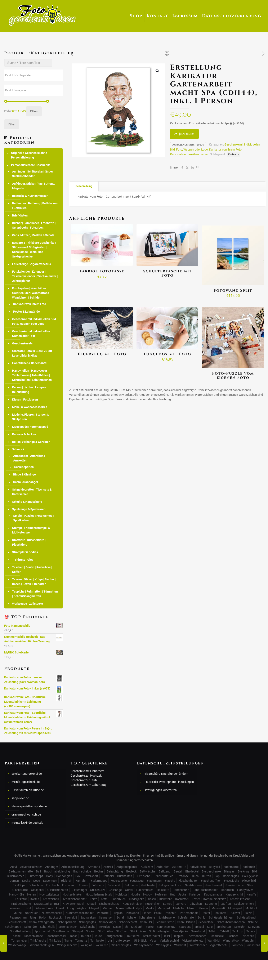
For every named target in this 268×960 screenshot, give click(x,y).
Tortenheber (19, 940)
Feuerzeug (137, 880)
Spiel (210, 926)
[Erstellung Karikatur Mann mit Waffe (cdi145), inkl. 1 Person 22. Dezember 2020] (264, 943)
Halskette (163, 890)
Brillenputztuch (163, 876)
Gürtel (129, 890)
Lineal (60, 908)
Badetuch (248, 867)
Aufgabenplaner (126, 867)
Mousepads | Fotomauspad (30, 426)
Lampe (167, 903)
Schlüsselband (246, 917)
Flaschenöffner (211, 880)
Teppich (179, 936)
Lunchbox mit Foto (167, 354)
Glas (250, 885)
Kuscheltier (152, 903)
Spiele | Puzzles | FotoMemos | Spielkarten (33, 518)
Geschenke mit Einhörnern (87, 771)
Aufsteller (162, 867)
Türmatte (81, 940)
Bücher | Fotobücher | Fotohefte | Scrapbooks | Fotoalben (34, 225)
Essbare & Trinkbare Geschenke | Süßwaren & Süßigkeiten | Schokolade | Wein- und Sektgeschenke (34, 249)
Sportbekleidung (20, 931)
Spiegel (199, 926)
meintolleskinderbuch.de (27, 822)
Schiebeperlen (24, 467)
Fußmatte (97, 885)
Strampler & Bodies (25, 552)
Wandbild (213, 940)
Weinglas (86, 945)
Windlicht (180, 945)
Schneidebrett (128, 922)
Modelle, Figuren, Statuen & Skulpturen (30, 417)
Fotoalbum (36, 885)
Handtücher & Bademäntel (29, 363)
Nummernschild (52, 913)
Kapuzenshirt (234, 894)
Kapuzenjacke (213, 894)
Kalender (195, 894)
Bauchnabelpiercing (57, 871)
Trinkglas (55, 940)
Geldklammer (193, 885)
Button (206, 876)
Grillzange (115, 890)
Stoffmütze (105, 931)
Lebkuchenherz (244, 903)
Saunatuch (106, 917)
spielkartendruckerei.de (27, 773)
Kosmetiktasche (239, 899)
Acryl (13, 867)
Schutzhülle (47, 926)
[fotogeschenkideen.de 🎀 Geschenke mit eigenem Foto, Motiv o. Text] (42, 14)
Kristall (91, 903)
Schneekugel (107, 922)
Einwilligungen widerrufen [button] (160, 790)
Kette (103, 899)
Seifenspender (67, 926)
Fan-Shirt (82, 880)
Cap (217, 876)
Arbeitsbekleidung (73, 867)
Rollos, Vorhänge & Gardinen (31, 441)
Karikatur (233, 154)
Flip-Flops (19, 885)
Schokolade (206, 922)
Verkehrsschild (169, 940)
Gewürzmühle (234, 885)
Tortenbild (247, 936)
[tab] (84, 186)
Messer (203, 908)
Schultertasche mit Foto (167, 273)
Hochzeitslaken (72, 894)
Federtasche (119, 880)
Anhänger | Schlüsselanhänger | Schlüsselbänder (33, 174)
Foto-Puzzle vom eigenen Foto (233, 375)
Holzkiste (121, 894)
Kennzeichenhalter (74, 899)
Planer (146, 913)
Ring (33, 917)
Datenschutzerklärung (231, 16)
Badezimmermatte (21, 871)
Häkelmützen (144, 890)
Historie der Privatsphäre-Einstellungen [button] (168, 781)
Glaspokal (37, 890)
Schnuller (146, 922)
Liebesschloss (44, 908)
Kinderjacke (136, 899)
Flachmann (154, 880)
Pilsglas (117, 913)
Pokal (157, 913)
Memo (191, 908)
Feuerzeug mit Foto (102, 354)
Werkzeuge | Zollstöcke (27, 603)
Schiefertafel (186, 917)
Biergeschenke (211, 871)
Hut (172, 894)
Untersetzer (123, 940)
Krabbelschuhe (21, 903)
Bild (254, 871)
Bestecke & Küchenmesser (30, 195)
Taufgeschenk (114, 936)
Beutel (178, 871)
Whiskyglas (163, 945)
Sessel (117, 926)
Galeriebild (114, 885)
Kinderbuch (118, 899)
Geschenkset (213, 885)
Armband (94, 867)
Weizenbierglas (121, 945)
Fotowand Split (233, 290)
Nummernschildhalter (80, 913)
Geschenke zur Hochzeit (86, 775)
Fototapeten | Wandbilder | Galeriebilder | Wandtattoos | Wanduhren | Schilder (31, 293)
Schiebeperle (166, 917)
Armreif (108, 867)
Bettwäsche (147, 871)
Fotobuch (52, 885)
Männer (108, 908)
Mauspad (163, 908)
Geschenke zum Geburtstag (89, 784)
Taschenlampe (33, 936)
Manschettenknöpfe (129, 908)
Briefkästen (20, 215)
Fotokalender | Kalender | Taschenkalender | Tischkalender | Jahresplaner (35, 276)
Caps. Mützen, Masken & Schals (33, 235)
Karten (34, 899)
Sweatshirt (198, 931)
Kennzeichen (51, 899)
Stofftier (121, 931)
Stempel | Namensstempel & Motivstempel (31, 530)
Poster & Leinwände (26, 311)
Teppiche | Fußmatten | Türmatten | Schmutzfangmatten (35, 594)
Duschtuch (50, 880)
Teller (167, 936)
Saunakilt (71, 917)
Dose (36, 880)
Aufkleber (147, 867)
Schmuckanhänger (25, 482)
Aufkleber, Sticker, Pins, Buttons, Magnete (33, 186)
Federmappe (99, 880)
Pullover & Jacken (24, 434)
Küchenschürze (109, 903)
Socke (149, 926)
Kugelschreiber (132, 903)
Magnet (94, 908)
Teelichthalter (151, 936)
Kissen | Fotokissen (25, 399)
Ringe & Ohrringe (24, 474)
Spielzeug (254, 926)
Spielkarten (223, 926)
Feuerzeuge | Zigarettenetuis (31, 264)
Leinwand (15, 908)
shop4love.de (20, 798)
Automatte (179, 867)
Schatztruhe (147, 917)
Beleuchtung (115, 871)
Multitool (251, 908)
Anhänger (51, 867)
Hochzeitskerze (49, 894)
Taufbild (86, 936)
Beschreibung (84, 186)
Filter (11, 124)
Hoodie (135, 894)
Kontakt (157, 16)
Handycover (245, 890)
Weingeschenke (67, 945)
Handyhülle (16, 894)
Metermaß (218, 908)
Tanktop (237, 931)
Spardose (185, 926)
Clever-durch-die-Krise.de (28, 790)
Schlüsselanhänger (221, 917)
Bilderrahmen (15, 876)
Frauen (83, 885)
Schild (201, 917)
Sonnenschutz (166, 926)
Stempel (77, 931)
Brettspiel (108, 876)
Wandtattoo (231, 940)
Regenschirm (18, 917)
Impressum (185, 16)
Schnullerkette (165, 922)
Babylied (214, 867)
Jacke (182, 894)
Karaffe (251, 894)
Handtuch (227, 890)
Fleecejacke (231, 880)
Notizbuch (31, 913)
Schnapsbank (67, 922)
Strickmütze (138, 931)
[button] (157, 71)
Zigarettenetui (219, 945)
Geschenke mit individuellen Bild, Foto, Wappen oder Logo (34, 321)
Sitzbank (136, 926)
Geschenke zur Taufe (84, 780)
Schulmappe (13, 926)
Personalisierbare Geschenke (188, 154)
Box (77, 876)
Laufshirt (211, 903)
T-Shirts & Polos (22, 559)
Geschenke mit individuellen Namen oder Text (31, 334)
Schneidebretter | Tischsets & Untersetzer (32, 492)
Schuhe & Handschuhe (27, 501)
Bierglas (229, 871)
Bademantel (231, 867)
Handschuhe (181, 890)
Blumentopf (35, 876)
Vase (153, 940)
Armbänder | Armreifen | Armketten (29, 458)
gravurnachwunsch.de (26, 814)
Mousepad (235, 908)
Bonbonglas (64, 876)
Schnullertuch (186, 922)
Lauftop (225, 903)
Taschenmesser (56, 936)
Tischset (232, 936)
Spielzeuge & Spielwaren (28, 509)
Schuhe (253, 922)
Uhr (110, 940)
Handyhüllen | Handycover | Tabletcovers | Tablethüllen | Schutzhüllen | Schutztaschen (32, 375)
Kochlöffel (181, 899)
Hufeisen (161, 894)
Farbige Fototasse (102, 271)
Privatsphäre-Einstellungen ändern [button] (165, 773)
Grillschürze (97, 890)
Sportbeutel (42, 931)
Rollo (42, 917)
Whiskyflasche (143, 945)
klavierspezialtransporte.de (29, 806)
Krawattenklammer (46, 903)
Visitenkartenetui (193, 940)
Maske (150, 908)
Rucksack (55, 917)
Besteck (131, 871)
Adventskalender (31, 867)
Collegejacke (250, 876)
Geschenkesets (22, 343)
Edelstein (66, 880)
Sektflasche (87, 926)
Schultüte (30, 926)
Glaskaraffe (20, 890)
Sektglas (104, 926)
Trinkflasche (38, 940)
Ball (38, 871)
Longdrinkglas (76, 908)
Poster (206, 913)
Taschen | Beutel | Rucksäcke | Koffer (32, 569)
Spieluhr (239, 926)
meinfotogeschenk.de (26, 781)
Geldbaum (131, 885)
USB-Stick (140, 940)
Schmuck (18, 449)
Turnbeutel (97, 940)
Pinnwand (132, 913)
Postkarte (220, 913)
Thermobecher (196, 936)
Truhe (68, 940)
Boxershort (91, 876)
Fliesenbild (249, 880)
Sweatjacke (180, 931)
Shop (136, 16)
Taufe (98, 936)
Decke (26, 880)
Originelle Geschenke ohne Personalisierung (29, 155)
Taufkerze (133, 936)
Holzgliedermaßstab (99, 894)
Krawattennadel (73, 903)
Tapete (250, 931)
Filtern (33, 111)
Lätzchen (196, 903)
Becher (98, 871)
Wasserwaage (17, 945)
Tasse (73, 936)
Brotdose (183, 876)
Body (49, 876)
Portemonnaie (189, 913)
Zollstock (237, 945)
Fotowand (69, 885)
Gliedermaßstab (57, 890)
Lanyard (180, 903)
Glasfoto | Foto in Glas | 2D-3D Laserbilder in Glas (32, 353)
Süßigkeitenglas (159, 931)
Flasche (170, 880)
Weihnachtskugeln (42, 945)
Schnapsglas (87, 922)
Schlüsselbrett (17, 922)
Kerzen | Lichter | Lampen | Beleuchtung (30, 390)
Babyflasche (197, 867)
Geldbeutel (148, 885)
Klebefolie (165, 899)
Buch (195, 876)
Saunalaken (88, 917)
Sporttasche (61, 931)
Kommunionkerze (214, 899)
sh (126, 926)
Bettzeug (164, 871)
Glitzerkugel (79, 890)
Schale (131, 917)
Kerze (93, 899)
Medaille (178, 908)
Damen (14, 880)
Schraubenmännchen (231, 922)
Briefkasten (124, 876)
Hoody (147, 894)
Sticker (90, 931)
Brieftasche (142, 876)
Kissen (151, 899)
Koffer (196, 899)
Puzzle (248, 913)
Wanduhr (248, 940)
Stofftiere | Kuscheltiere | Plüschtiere (29, 542)
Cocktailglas (231, 876)
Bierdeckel (191, 871)
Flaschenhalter (188, 880)
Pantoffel (103, 913)
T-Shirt (213, 931)
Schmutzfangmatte (42, 922)
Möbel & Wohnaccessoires (29, 407)
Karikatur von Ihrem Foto (225, 149)
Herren (31, 894)
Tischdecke (216, 936)
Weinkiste (102, 945)
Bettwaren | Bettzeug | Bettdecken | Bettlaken (35, 206)
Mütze (17, 913)
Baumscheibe (82, 871)
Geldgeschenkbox (170, 885)
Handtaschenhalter (205, 890)
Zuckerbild (253, 945)
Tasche (16, 936)
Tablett (224, 931)
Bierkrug (243, 871)
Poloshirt (171, 913)
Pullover (235, 913)
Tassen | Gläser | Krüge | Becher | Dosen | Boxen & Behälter (34, 582)
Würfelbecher (198, 945)
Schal (120, 917)
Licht (28, 908)
